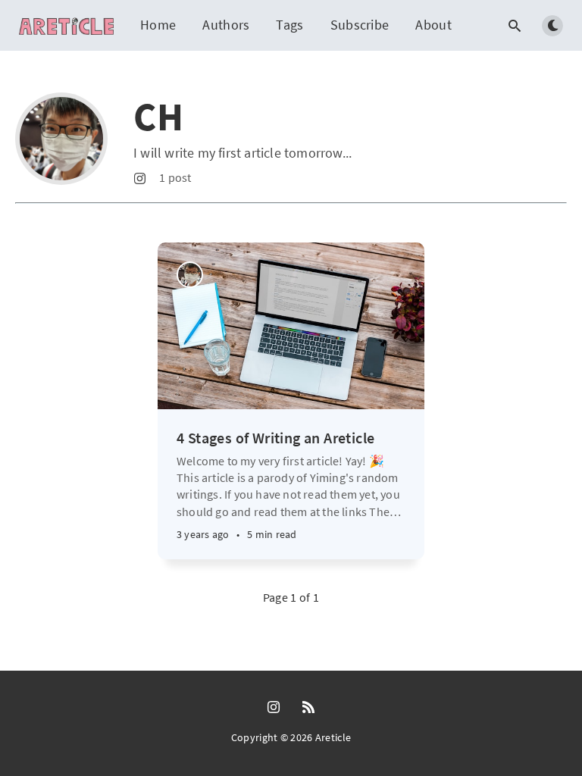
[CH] (190, 274)
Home (158, 24)
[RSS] (308, 708)
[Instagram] (140, 179)
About (433, 24)
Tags (289, 24)
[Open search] (514, 26)
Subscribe (360, 24)
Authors (225, 24)
